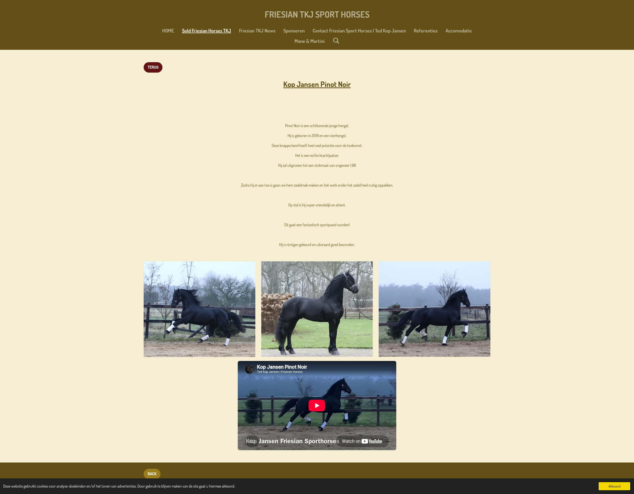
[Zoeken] (336, 40)
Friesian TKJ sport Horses (317, 14)
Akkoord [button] (614, 486)
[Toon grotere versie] (199, 309)
